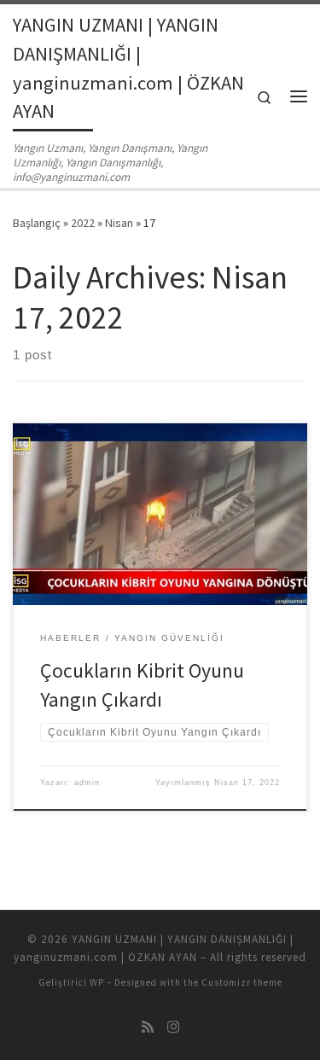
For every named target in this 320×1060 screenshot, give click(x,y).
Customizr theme (241, 982)
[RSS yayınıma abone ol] (148, 1027)
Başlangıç (37, 222)
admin (87, 782)
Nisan (119, 222)
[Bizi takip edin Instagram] (173, 1027)
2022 (83, 222)
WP (97, 982)
